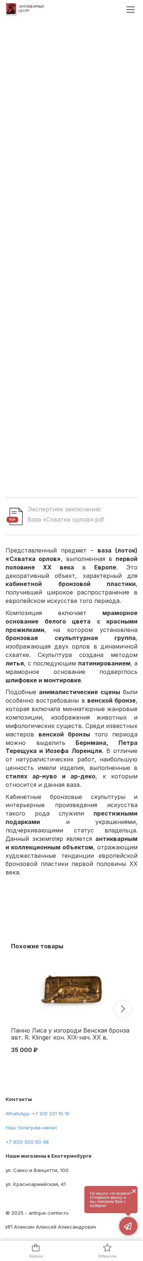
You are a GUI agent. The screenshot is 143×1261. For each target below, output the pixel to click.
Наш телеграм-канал (31, 1127)
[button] (123, 1009)
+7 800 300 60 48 (27, 1142)
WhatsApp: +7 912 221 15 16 (37, 1113)
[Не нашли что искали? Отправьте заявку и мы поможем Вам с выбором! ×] (128, 1226)
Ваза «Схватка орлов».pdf (65, 519)
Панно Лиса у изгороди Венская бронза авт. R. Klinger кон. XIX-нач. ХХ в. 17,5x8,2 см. (70, 1034)
